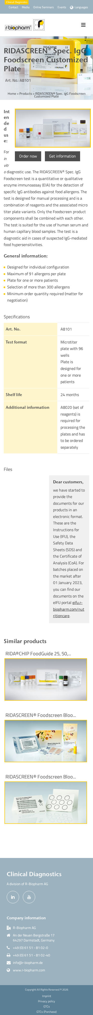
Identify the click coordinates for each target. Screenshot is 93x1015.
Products (25, 93)
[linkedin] (13, 897)
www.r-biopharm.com (29, 970)
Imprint (46, 996)
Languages (81, 7)
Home (12, 93)
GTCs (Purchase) (46, 1012)
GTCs (46, 1007)
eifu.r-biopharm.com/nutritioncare (68, 609)
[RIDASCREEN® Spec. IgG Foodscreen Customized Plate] (52, 128)
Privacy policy (46, 1001)
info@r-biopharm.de (28, 962)
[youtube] (29, 897)
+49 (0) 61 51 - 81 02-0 (30, 947)
